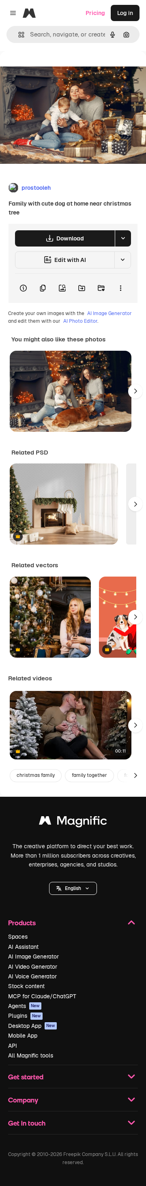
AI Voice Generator (32, 976)
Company (23, 1100)
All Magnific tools (30, 1055)
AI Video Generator (32, 966)
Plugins (24, 1015)
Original (52, 69)
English (73, 888)
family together (89, 775)
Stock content (26, 986)
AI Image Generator (109, 313)
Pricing (95, 13)
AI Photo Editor (80, 321)
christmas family (36, 775)
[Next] (135, 391)
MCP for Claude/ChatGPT (42, 996)
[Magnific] (73, 822)
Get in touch (26, 1123)
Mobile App (22, 1035)
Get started (25, 1076)
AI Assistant (23, 946)
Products (22, 922)
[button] (73, 888)
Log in (125, 13)
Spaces (18, 936)
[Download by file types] (123, 238)
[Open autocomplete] (18, 35)
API (12, 1045)
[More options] (120, 288)
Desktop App (31, 1025)
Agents (24, 1006)
